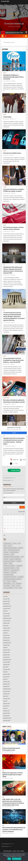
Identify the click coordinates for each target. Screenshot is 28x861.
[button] (14, 427)
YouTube (14, 432)
